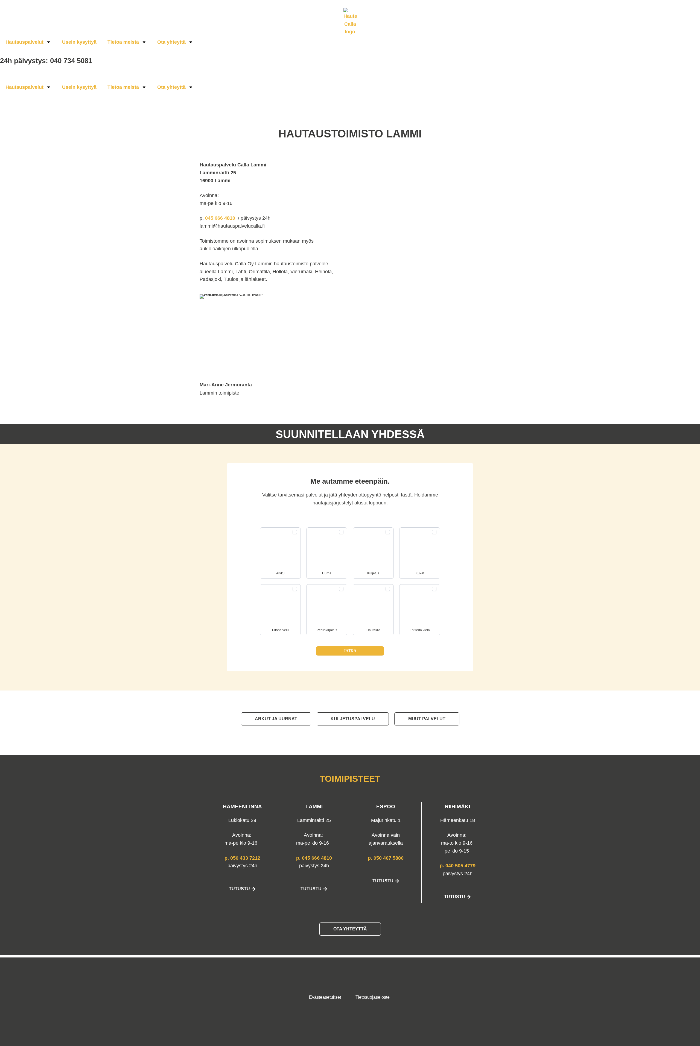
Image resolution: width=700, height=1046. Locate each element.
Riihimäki (457, 806)
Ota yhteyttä (171, 42)
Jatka (350, 651)
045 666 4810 (221, 218)
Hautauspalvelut (24, 42)
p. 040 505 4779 (458, 865)
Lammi (314, 806)
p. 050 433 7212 (242, 858)
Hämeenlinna (242, 806)
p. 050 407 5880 (386, 858)
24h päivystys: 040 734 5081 (46, 60)
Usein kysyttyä (79, 42)
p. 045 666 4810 (314, 858)
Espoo (385, 806)
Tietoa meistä (123, 42)
